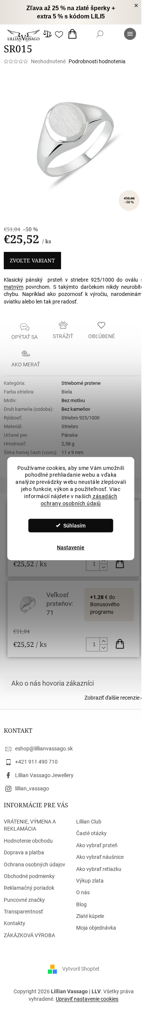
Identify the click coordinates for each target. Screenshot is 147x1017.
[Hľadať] (99, 33)
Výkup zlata (90, 881)
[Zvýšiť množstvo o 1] (103, 560)
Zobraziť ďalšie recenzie (111, 698)
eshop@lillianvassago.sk (44, 749)
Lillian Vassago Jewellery (44, 775)
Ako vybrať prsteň (97, 845)
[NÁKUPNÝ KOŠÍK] (74, 34)
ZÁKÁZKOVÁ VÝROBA (29, 935)
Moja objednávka (96, 928)
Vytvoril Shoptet (81, 969)
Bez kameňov (75, 409)
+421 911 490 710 (36, 762)
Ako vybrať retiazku (98, 869)
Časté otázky (91, 833)
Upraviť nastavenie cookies (87, 999)
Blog (81, 904)
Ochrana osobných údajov (34, 864)
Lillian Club (88, 822)
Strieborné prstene (81, 383)
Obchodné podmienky (29, 876)
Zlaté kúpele (90, 916)
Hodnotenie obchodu (28, 841)
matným (13, 287)
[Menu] (130, 33)
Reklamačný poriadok (29, 888)
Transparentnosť (23, 912)
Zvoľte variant (32, 260)
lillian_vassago (32, 788)
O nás (83, 892)
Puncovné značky (24, 900)
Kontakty (14, 923)
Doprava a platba (24, 852)
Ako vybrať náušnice (100, 857)
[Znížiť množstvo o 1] (103, 567)
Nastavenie (70, 547)
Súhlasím (74, 526)
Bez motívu (73, 400)
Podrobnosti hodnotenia (97, 61)
